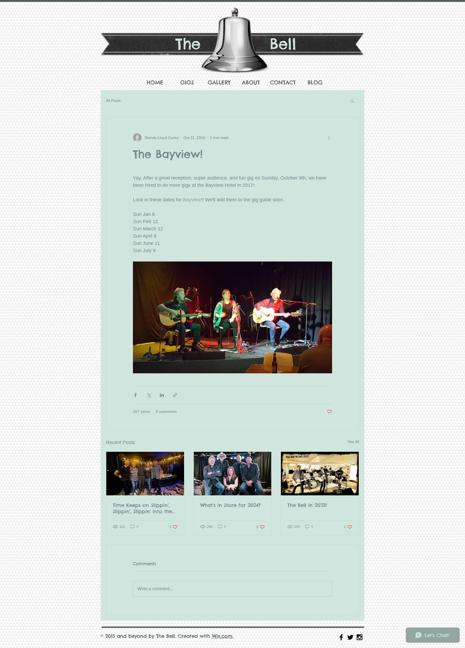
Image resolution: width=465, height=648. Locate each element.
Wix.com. (223, 636)
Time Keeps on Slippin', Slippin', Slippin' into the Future (142, 508)
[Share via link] (175, 395)
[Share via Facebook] (135, 395)
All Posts (113, 100)
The (187, 43)
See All (353, 441)
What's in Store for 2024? (230, 505)
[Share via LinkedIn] (161, 395)
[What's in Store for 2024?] (233, 473)
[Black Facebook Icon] (341, 637)
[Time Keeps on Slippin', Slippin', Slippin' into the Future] (145, 473)
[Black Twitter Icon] (350, 637)
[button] (352, 101)
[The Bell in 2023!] (320, 473)
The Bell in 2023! (307, 505)
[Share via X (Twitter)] (148, 395)
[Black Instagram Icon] (359, 637)
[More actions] (329, 137)
